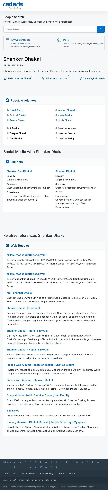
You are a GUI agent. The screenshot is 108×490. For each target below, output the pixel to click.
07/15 (53, 480)
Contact (71, 473)
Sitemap (7, 462)
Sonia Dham (64, 120)
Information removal (57, 78)
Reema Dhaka (17, 120)
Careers (60, 473)
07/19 (28, 480)
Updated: (7, 480)
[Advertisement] (54, 90)
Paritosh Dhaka (18, 115)
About (6, 473)
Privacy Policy (46, 473)
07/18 (34, 480)
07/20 (21, 480)
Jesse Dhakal (65, 115)
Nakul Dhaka (16, 110)
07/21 (15, 480)
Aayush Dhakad (66, 110)
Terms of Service (28, 473)
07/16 (47, 480)
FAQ (14, 473)
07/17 (41, 480)
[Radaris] (13, 4)
